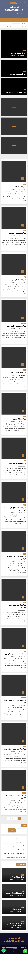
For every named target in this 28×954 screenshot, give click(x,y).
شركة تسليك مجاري (18, 53)
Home (14, 951)
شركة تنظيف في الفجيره (18, 372)
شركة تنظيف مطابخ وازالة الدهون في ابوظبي (14, 853)
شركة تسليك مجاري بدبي (16, 92)
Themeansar (14, 948)
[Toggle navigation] (13, 20)
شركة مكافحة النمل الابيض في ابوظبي (16, 857)
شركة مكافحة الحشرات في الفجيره (14, 749)
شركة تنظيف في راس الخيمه (16, 326)
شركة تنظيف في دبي (19, 280)
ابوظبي (24, 50)
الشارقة (24, 184)
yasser (13, 55)
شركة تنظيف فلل (20, 187)
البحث (24, 825)
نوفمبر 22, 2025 (21, 55)
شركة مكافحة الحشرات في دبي (15, 654)
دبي (24, 89)
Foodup (22, 947)
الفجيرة (24, 746)
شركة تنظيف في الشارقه (17, 233)
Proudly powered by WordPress (9, 947)
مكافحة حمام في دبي (16, 23)
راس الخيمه (23, 323)
